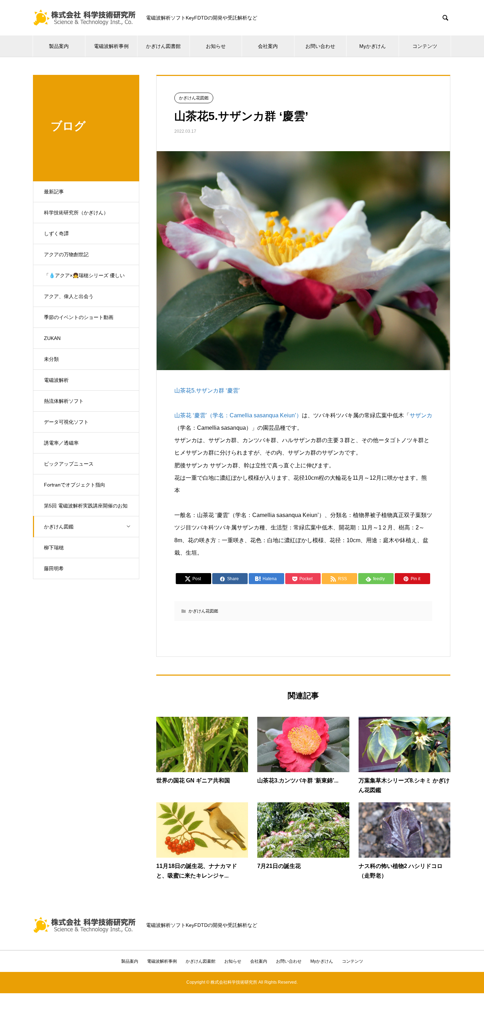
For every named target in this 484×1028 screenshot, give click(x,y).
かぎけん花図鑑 (194, 97)
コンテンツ (424, 46)
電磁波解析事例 (111, 46)
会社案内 (268, 46)
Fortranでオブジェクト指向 (74, 485)
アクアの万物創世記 (66, 254)
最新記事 (54, 191)
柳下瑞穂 (54, 547)
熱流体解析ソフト (64, 401)
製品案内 (59, 46)
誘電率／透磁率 (61, 443)
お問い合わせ (320, 46)
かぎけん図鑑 (59, 526)
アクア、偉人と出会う (69, 296)
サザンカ (421, 415)
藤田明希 (54, 568)
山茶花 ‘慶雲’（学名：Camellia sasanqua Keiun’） (238, 415)
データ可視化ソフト (66, 422)
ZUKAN (52, 338)
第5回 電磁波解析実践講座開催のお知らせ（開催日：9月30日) (86, 509)
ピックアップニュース (69, 464)
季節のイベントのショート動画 (78, 317)
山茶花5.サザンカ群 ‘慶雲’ (207, 390)
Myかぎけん (372, 46)
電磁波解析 (56, 380)
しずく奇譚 (56, 233)
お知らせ (216, 46)
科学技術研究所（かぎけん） (76, 212)
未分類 (51, 359)
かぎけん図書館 (163, 46)
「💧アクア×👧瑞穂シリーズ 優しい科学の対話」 (84, 279)
